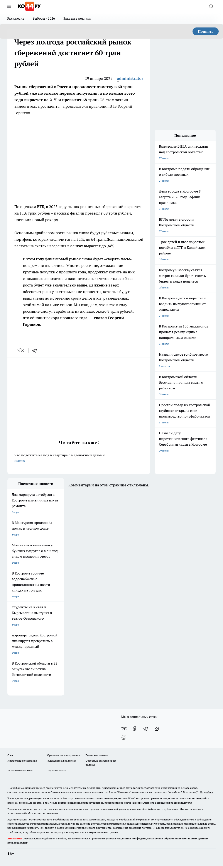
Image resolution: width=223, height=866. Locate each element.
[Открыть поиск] (211, 6)
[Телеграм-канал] (145, 728)
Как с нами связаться (20, 770)
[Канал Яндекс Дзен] (156, 728)
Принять (205, 31)
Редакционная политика (61, 760)
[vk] (21, 350)
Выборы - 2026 (44, 18)
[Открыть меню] (9, 6)
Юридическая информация (63, 755)
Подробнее (206, 792)
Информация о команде (22, 760)
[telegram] (36, 350)
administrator (130, 78)
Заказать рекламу (77, 18)
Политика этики (56, 770)
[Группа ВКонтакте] (123, 728)
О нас (10, 755)
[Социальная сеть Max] (123, 737)
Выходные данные (97, 755)
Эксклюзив (15, 18)
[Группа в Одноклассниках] (134, 728)
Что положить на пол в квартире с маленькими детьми (59, 457)
